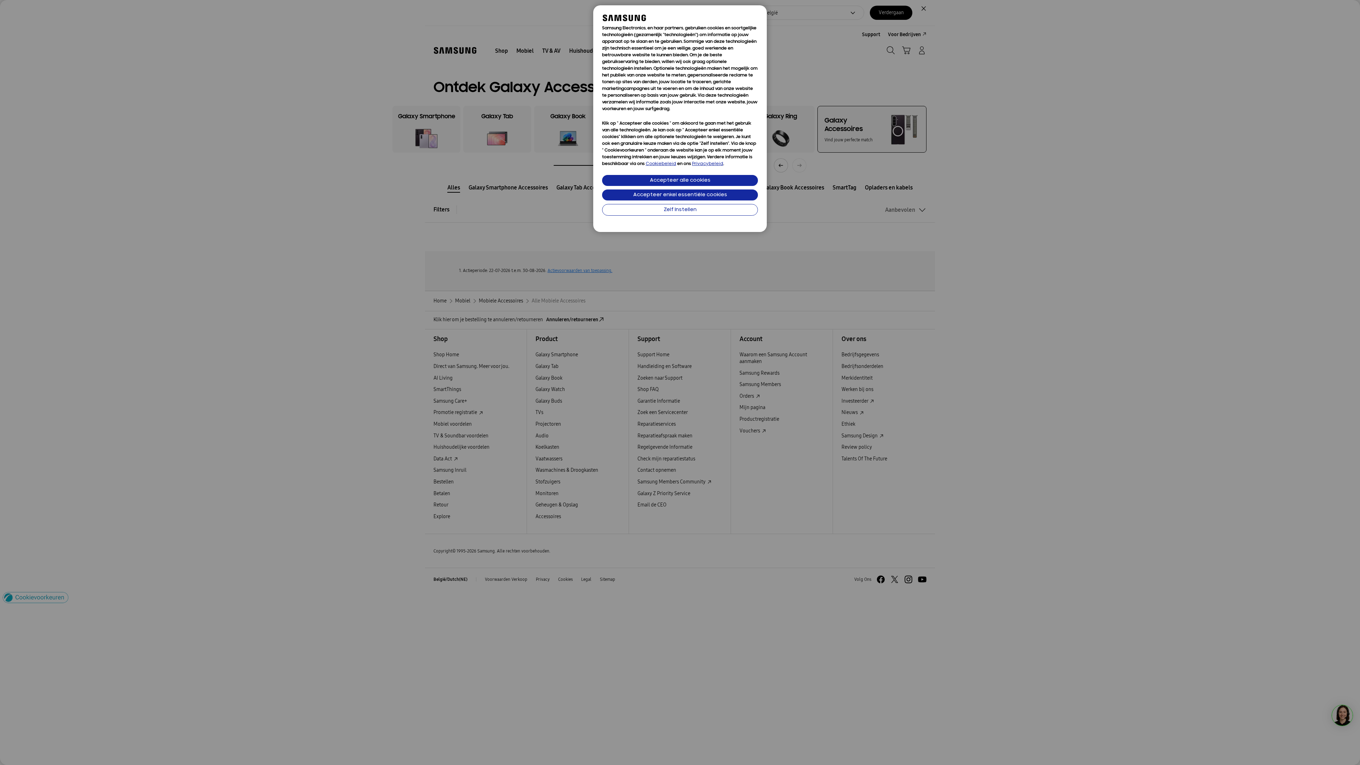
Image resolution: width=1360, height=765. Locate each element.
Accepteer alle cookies (680, 180)
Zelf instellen (680, 209)
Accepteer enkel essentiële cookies (680, 195)
